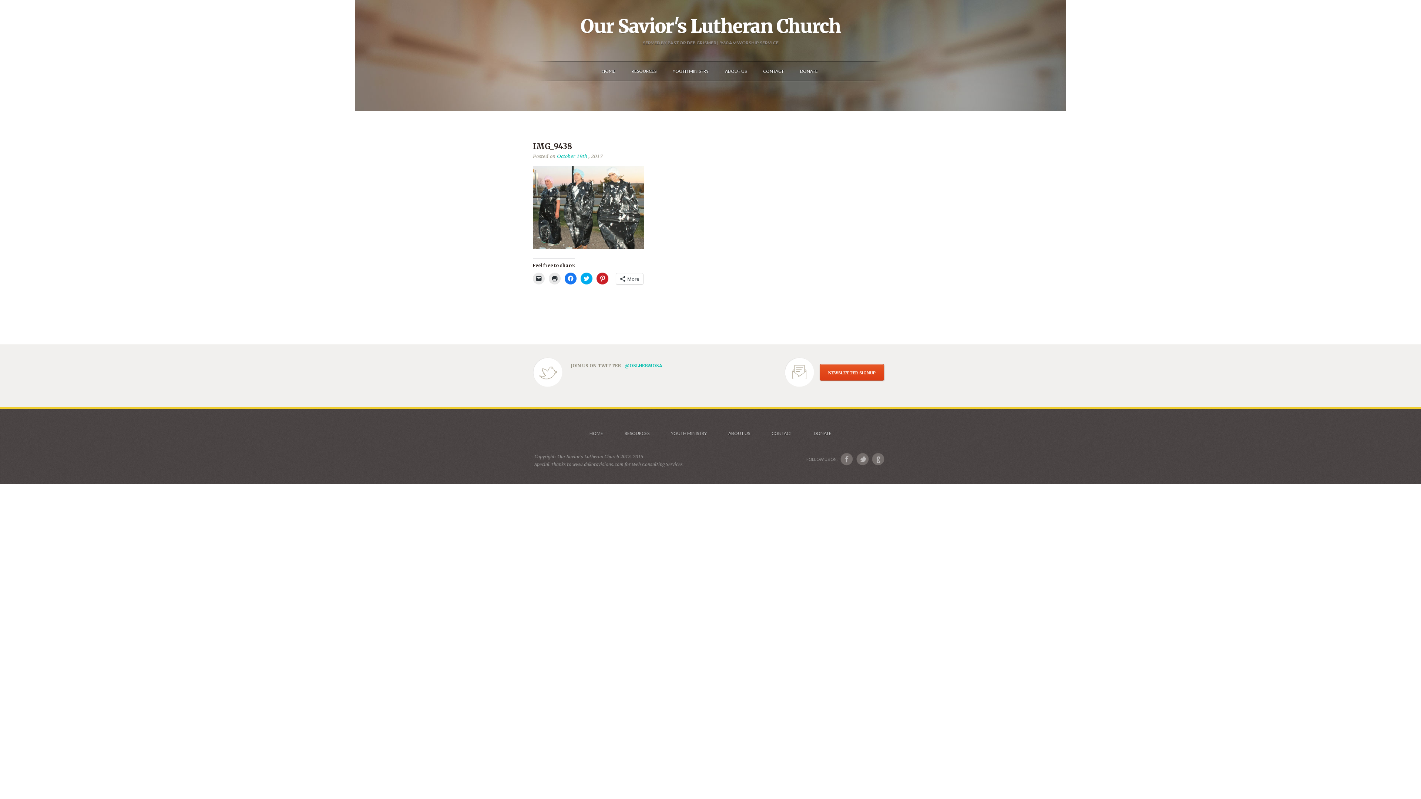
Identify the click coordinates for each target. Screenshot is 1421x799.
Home (596, 433)
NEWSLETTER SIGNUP (852, 372)
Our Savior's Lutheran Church (711, 26)
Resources (637, 433)
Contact (782, 433)
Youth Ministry (689, 433)
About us (739, 433)
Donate (823, 433)
